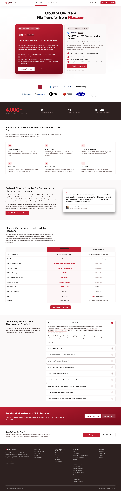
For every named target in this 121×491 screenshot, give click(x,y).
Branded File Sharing (78, 468)
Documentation (38, 457)
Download (57, 459)
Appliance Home (59, 452)
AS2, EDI (88, 328)
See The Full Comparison (60, 307)
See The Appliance (92, 435)
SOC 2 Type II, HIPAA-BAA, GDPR (90, 152)
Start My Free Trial (108, 3)
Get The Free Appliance (77, 66)
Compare (57, 457)
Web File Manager (77, 470)
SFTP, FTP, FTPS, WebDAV (79, 340)
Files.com (8, 134)
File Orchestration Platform (26, 199)
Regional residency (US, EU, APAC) (91, 169)
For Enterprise (76, 479)
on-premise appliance (14, 206)
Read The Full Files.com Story (17, 213)
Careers (101, 455)
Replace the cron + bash (18, 153)
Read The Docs (108, 435)
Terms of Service (111, 488)
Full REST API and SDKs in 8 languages (55, 169)
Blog (74, 451)
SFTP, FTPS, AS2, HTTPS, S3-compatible (56, 152)
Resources (69, 2)
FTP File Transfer (77, 464)
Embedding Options (78, 481)
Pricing (36, 455)
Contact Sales (94, 2)
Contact (101, 457)
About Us (101, 451)
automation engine (45, 199)
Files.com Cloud (65, 326)
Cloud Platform (40, 2)
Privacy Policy (102, 488)
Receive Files (76, 466)
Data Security (76, 474)
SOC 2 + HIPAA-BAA (61, 330)
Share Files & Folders (78, 472)
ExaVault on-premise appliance (41, 238)
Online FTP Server (77, 462)
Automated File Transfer (79, 477)
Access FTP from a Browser (80, 455)
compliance (37, 236)
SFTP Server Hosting (78, 457)
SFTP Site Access (77, 459)
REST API (18, 236)
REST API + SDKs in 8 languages (64, 328)
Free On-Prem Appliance (55, 2)
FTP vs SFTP (76, 453)
